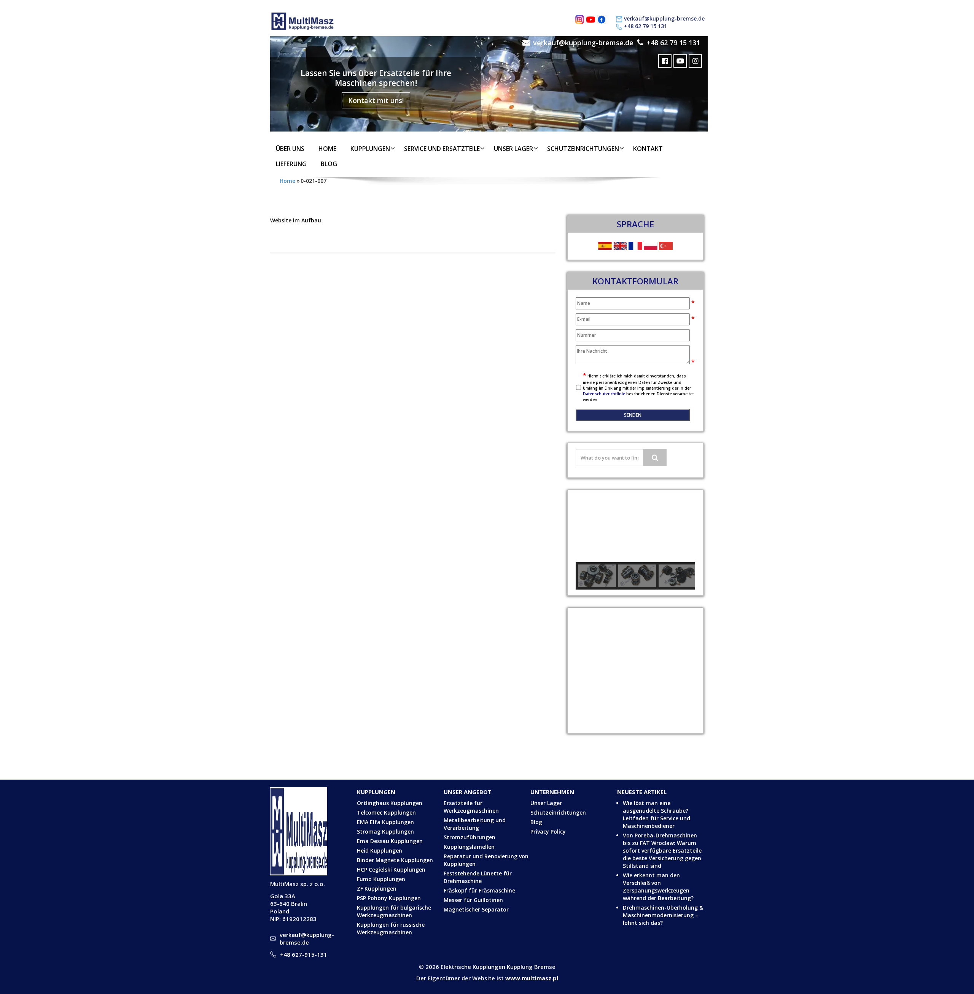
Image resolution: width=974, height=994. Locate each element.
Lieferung (291, 164)
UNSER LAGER (513, 148)
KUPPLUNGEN (370, 148)
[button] (587, 526)
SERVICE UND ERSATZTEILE (442, 148)
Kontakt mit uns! (376, 100)
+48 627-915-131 (303, 954)
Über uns (290, 148)
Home (327, 148)
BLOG (329, 164)
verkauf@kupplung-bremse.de (664, 18)
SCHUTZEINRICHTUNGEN (583, 148)
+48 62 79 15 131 (645, 26)
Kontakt (648, 148)
